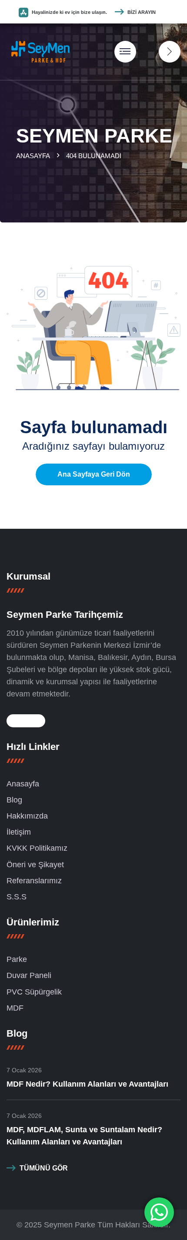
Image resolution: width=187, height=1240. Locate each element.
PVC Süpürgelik (34, 992)
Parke (17, 959)
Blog (14, 800)
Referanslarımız (34, 880)
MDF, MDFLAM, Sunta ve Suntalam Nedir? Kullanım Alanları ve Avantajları (84, 1135)
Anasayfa (34, 155)
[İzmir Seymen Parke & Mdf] (40, 51)
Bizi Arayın (141, 12)
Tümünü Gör (44, 1168)
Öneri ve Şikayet (35, 864)
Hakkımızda (27, 816)
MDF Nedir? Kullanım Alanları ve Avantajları (87, 1084)
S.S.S (17, 896)
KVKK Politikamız (37, 848)
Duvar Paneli (29, 975)
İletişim (19, 832)
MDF (15, 1008)
